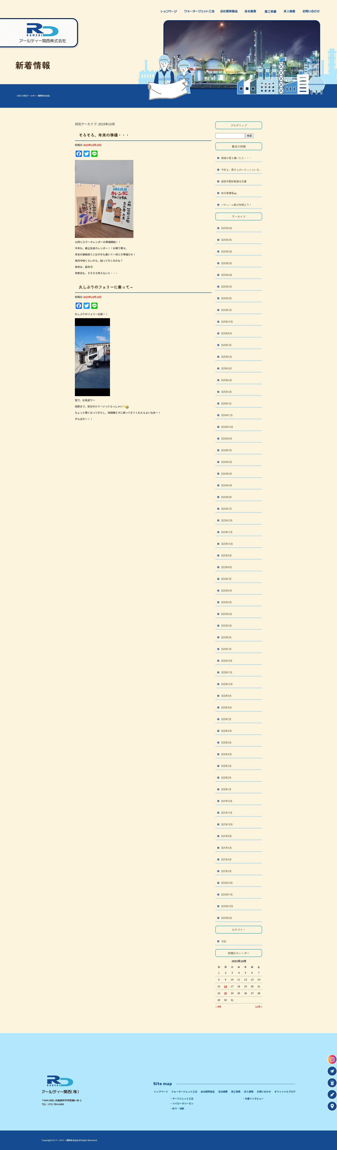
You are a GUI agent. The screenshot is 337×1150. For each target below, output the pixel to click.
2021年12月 (226, 801)
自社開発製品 (229, 11)
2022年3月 (226, 766)
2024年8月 (226, 438)
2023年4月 (226, 614)
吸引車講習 (227, 193)
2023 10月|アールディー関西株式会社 (33, 95)
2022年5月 (226, 742)
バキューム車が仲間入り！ (236, 205)
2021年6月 (226, 848)
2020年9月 (226, 918)
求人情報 (290, 11)
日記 (223, 941)
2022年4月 (226, 754)
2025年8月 (226, 333)
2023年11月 (227, 532)
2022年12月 (226, 660)
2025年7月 (226, 345)
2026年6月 (226, 251)
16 (225, 986)
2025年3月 (226, 392)
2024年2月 (226, 497)
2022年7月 (226, 719)
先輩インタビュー (254, 1098)
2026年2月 (226, 298)
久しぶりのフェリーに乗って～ (106, 287)
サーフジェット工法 (182, 1098)
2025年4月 (226, 380)
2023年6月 (226, 590)
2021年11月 (226, 812)
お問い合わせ (312, 11)
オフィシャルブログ (284, 1091)
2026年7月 (226, 240)
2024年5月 (226, 473)
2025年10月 (227, 321)
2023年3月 (226, 625)
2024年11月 (227, 415)
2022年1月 (226, 789)
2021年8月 (226, 836)
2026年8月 (226, 228)
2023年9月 (226, 555)
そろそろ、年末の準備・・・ (104, 135)
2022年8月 (226, 707)
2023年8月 (226, 567)
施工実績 (270, 11)
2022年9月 (226, 696)
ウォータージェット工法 (199, 11)
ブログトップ (239, 125)
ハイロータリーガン (182, 1103)
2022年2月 (226, 777)
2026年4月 (226, 275)
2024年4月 (226, 485)
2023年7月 (226, 579)
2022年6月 (226, 731)
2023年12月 (227, 520)
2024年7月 (226, 450)
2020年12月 (227, 883)
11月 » (258, 1006)
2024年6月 (226, 462)
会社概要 (251, 11)
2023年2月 (226, 637)
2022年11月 (226, 672)
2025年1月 (226, 403)
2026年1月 (226, 310)
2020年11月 (227, 894)
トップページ (168, 11)
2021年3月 (226, 871)
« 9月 (218, 1006)
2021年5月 (226, 859)
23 (225, 993)
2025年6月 (226, 357)
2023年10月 (227, 544)
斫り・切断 (178, 1108)
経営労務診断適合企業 (234, 181)
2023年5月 (226, 602)
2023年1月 (226, 649)
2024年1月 (226, 509)
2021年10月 (227, 824)
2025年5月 (226, 368)
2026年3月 (226, 286)
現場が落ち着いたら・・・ (236, 158)
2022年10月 (227, 684)
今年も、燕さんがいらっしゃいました (241, 169)
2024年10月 (227, 427)
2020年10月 (227, 906)
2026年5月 (226, 263)
